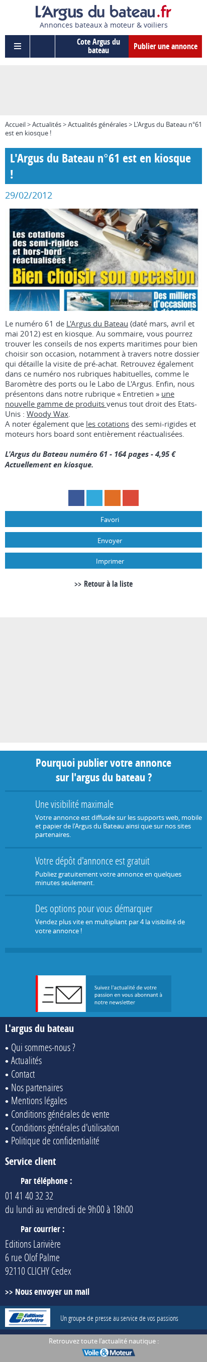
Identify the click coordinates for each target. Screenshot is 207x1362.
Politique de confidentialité (55, 1140)
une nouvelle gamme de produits (89, 399)
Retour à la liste (108, 583)
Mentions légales (39, 1100)
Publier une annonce (165, 46)
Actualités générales (97, 124)
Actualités (46, 124)
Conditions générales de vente (60, 1113)
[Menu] (17, 46)
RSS (113, 498)
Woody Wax (47, 414)
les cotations (107, 424)
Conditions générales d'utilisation (65, 1127)
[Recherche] (42, 46)
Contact (23, 1073)
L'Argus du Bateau (97, 323)
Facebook (76, 498)
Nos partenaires (37, 1087)
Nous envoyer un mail (52, 1291)
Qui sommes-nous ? (43, 1047)
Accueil (15, 124)
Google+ (131, 498)
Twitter (94, 498)
